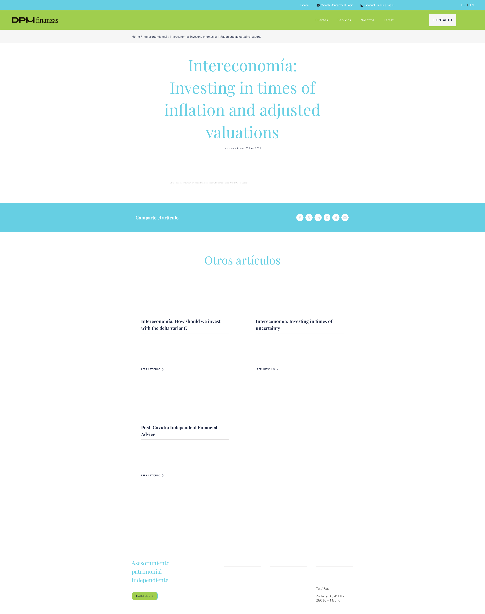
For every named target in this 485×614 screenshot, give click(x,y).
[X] (309, 217)
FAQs (320, 573)
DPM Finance (176, 183)
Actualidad (278, 604)
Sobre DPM (278, 573)
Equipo (275, 581)
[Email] (345, 217)
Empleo (275, 596)
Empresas (231, 588)
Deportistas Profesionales (234, 606)
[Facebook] (299, 217)
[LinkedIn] (318, 217)
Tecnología (278, 588)
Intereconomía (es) (234, 148)
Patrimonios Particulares (242, 573)
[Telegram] (335, 217)
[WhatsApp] (327, 217)
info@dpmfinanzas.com (333, 581)
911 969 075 (341, 588)
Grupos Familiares (237, 581)
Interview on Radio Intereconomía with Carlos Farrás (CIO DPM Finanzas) (215, 183)
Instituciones (233, 596)
